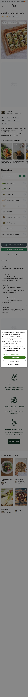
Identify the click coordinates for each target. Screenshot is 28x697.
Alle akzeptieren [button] (14, 357)
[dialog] (14, 348)
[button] (14, 354)
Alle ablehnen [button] (14, 361)
